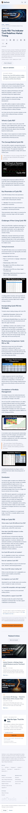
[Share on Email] (3, 43)
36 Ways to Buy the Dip (7, 785)
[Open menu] (25, 2)
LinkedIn (19, 767)
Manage (4, 810)
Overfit (3, 24)
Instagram (13, 767)
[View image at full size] (14, 422)
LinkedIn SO (17, 769)
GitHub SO (4, 771)
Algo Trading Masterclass (7, 779)
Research (7, 24)
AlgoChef (4, 787)
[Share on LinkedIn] (14, 40)
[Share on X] (6, 40)
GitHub (4, 769)
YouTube (7, 767)
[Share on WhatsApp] (17, 40)
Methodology (18, 779)
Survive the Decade (19, 781)
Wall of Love (18, 783)
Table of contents (14, 67)
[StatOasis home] (5, 2)
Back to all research (14, 640)
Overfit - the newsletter (7, 777)
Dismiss (11, 810)
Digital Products (5, 783)
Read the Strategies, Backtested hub (12, 625)
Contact (3, 795)
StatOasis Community (6, 781)
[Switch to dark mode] (22, 2)
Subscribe (14, 735)
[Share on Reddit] (24, 40)
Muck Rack (10, 769)
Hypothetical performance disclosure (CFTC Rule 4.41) (14, 620)
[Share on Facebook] (10, 40)
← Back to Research (7, 63)
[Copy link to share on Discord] (6, 43)
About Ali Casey (5, 793)
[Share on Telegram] (21, 40)
